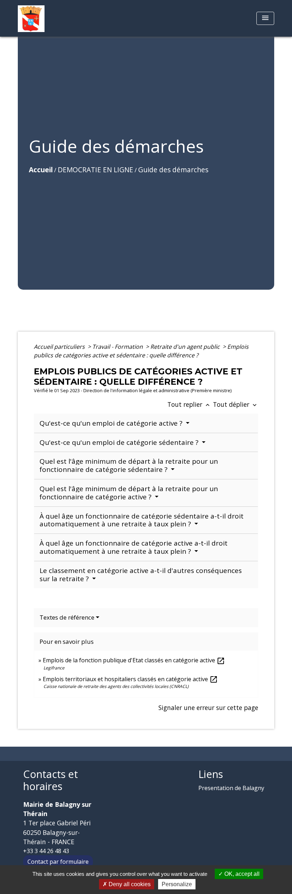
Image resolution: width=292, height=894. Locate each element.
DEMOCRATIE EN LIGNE (95, 169)
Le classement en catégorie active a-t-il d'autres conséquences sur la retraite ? (141, 574)
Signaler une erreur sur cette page (208, 707)
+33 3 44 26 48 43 (46, 851)
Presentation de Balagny (231, 788)
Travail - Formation (118, 347)
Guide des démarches (173, 169)
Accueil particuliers (60, 347)
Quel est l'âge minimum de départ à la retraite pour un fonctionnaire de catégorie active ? (129, 492)
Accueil (41, 169)
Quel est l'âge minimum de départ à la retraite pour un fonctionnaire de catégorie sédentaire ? (129, 465)
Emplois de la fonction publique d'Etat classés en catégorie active (134, 660)
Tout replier (189, 404)
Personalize (177, 884)
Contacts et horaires (50, 780)
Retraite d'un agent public (185, 347)
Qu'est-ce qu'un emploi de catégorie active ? (112, 423)
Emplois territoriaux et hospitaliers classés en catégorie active (130, 679)
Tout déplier (235, 404)
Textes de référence (67, 617)
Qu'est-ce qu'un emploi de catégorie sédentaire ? (120, 442)
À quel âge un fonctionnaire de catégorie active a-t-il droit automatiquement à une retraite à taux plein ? (134, 547)
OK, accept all (241, 874)
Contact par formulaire (58, 862)
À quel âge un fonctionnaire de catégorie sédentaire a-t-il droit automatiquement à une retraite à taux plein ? (142, 520)
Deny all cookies (129, 884)
